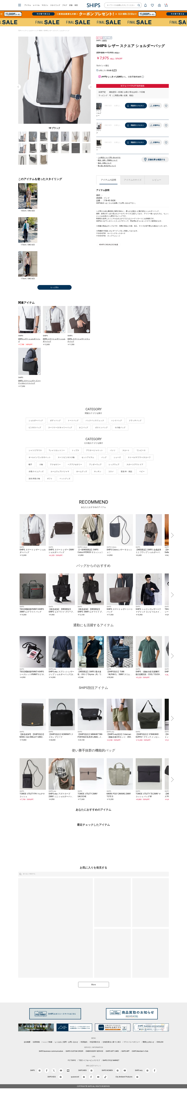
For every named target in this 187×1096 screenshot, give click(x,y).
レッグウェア (114, 464)
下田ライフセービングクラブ (89, 1060)
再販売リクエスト (137, 106)
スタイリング (55, 5)
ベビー (142, 471)
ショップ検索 (47, 1042)
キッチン (97, 471)
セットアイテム (88, 457)
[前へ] (15, 535)
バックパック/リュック (95, 420)
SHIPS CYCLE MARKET (111, 1060)
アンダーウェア (95, 464)
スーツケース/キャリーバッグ (60, 427)
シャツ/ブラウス (35, 450)
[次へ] (171, 535)
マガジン (45, 5)
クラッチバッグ (135, 420)
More (93, 984)
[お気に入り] (152, 5)
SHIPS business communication (51, 1051)
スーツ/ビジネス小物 (66, 457)
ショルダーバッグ (32, 30)
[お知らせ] (145, 5)
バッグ (24, 30)
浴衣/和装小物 (34, 479)
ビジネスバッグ (35, 427)
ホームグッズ (81, 471)
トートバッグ (73, 420)
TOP (19, 30)
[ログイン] (159, 5)
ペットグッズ (65, 479)
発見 (76, 5)
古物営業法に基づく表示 (112, 1042)
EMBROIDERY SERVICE (94, 1051)
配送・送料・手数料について (107, 160)
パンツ (112, 450)
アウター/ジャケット (94, 450)
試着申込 (156, 106)
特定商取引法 (95, 1042)
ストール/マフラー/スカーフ (139, 457)
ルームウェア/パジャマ (60, 471)
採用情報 (36, 1042)
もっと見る (54, 287)
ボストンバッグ (101, 427)
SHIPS (104, 41)
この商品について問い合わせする (109, 157)
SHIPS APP (125, 1051)
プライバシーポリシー (131, 1042)
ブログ (64, 5)
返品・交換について (104, 163)
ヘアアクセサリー (75, 464)
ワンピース (141, 450)
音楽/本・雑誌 (126, 471)
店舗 (70, 5)
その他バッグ (120, 427)
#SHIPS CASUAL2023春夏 (108, 245)
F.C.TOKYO (72, 1060)
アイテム (27, 5)
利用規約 (84, 1042)
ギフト (49, 479)
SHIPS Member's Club (140, 1051)
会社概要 (27, 1042)
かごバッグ (83, 427)
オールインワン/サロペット (40, 457)
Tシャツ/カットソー (57, 450)
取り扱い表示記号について (107, 166)
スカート (126, 450)
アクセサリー (55, 464)
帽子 (30, 464)
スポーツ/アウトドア (134, 464)
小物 (41, 464)
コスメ (111, 471)
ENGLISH (160, 1042)
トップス (75, 450)
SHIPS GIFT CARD (112, 1051)
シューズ (117, 457)
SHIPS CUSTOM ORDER (74, 1051)
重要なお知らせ (148, 1042)
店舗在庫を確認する (156, 159)
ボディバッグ (55, 420)
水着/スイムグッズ (36, 471)
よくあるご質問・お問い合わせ (66, 1042)
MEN (40, 30)
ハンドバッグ (116, 420)
